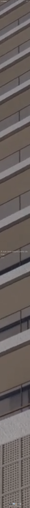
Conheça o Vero (2, 257)
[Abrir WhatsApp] (28, 506)
